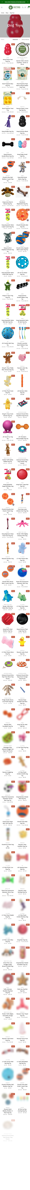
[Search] (23, 7)
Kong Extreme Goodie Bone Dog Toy (8, 155)
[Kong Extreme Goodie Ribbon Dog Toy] (22, 285)
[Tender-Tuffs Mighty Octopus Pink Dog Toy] (22, 523)
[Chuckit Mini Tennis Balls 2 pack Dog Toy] (7, 571)
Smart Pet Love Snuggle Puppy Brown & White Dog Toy (7, 965)
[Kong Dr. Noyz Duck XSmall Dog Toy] (7, 403)
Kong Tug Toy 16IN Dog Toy (22, 725)
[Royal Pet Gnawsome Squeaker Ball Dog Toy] (22, 571)
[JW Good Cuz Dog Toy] (7, 426)
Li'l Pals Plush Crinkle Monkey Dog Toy (22, 916)
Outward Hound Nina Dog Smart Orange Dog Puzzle (22, 676)
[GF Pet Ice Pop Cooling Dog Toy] (22, 1099)
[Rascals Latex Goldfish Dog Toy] (22, 834)
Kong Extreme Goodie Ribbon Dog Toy (22, 297)
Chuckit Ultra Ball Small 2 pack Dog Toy (22, 1086)
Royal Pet (22, 579)
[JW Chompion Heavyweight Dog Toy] (22, 426)
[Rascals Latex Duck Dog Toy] (22, 642)
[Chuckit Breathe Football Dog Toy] (22, 1148)
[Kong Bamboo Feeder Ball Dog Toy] (22, 786)
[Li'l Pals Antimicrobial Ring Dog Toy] (22, 1171)
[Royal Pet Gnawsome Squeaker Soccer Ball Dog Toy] (7, 786)
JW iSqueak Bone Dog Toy (22, 868)
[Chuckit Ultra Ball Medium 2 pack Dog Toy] (7, 167)
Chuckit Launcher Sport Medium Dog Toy (22, 345)
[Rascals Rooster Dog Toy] (7, 548)
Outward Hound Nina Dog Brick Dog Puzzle (22, 414)
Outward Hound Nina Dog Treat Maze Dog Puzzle (8, 676)
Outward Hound (22, 412)
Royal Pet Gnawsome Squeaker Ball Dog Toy (22, 583)
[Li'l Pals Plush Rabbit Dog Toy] (7, 905)
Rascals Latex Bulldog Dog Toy (22, 891)
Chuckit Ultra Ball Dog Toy (22, 822)
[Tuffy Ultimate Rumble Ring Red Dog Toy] (7, 979)
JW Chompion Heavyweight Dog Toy (22, 437)
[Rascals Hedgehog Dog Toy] (7, 762)
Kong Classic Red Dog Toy (8, 60)
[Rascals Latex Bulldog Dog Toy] (22, 880)
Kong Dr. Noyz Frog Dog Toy (7, 296)
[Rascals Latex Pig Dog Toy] (22, 357)
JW (7, 341)
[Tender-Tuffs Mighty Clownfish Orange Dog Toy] (7, 1003)
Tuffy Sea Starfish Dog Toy (22, 990)
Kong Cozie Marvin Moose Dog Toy (8, 202)
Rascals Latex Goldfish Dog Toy (22, 845)
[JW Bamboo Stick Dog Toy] (22, 380)
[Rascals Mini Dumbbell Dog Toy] (7, 714)
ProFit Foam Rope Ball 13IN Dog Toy (8, 822)
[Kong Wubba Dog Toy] (7, 121)
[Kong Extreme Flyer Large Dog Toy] (22, 619)
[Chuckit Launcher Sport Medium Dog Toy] (22, 333)
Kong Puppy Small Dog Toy (22, 155)
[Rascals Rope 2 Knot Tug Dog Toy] (22, 98)
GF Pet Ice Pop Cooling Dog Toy (22, 1110)
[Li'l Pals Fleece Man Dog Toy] (22, 548)
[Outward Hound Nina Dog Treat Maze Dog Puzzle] (7, 665)
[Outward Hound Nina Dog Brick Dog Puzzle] (22, 403)
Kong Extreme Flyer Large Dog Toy (22, 630)
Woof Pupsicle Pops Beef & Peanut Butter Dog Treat (22, 85)
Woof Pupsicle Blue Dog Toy (7, 84)
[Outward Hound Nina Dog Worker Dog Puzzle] (7, 1123)
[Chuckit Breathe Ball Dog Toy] (22, 214)
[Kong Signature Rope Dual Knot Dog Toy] (7, 523)
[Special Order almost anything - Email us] (22, 49)
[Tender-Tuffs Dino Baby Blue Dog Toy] (7, 596)
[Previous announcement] (2, 1)
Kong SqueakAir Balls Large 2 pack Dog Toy (8, 225)
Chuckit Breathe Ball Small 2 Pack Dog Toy (8, 511)
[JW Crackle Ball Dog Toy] (7, 333)
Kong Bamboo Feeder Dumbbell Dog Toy (22, 963)
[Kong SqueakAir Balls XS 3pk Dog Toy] (22, 310)
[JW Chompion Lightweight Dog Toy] (7, 1148)
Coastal (8, 819)
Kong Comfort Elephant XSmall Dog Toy (8, 249)
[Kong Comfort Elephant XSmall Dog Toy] (7, 237)
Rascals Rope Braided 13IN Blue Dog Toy (22, 701)
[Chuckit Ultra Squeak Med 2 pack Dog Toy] (22, 237)
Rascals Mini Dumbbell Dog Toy (8, 725)
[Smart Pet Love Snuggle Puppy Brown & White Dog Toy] (7, 952)
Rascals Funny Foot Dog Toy (22, 1039)
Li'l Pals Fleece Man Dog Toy (22, 559)
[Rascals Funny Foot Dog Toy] (22, 1028)
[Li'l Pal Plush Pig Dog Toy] (22, 737)
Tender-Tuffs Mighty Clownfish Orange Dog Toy (7, 1015)
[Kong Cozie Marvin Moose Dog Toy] (7, 192)
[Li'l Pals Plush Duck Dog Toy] (7, 380)
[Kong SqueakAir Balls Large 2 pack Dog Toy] (7, 214)
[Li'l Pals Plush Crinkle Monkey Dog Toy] (22, 905)
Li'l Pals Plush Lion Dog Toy (7, 868)
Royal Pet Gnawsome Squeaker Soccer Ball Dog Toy (8, 798)
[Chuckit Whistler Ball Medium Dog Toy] (7, 1074)
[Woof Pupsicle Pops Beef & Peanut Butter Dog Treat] (22, 73)
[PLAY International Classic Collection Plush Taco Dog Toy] (7, 1171)
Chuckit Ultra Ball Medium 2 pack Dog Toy (7, 179)
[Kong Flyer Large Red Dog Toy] (22, 474)
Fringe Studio (7, 698)
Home (2, 12)
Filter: (2, 39)
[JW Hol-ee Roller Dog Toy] (22, 262)
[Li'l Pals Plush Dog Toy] (22, 1123)
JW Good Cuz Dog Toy (8, 437)
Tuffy (7, 987)
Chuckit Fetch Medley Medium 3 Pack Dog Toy (8, 1111)
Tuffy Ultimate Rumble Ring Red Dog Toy (8, 990)
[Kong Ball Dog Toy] (22, 929)
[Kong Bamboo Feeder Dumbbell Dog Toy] (22, 952)
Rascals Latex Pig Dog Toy (22, 368)
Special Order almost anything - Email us (22, 61)
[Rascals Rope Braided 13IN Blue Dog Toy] (22, 689)
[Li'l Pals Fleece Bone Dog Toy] (7, 642)
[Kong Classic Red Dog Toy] (7, 49)
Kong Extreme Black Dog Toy (22, 132)
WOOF (7, 106)
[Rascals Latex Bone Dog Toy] (7, 1028)
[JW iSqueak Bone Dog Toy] (22, 857)
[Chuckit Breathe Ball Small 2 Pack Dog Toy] (7, 499)
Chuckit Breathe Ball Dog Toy (22, 225)
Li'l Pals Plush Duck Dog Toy (7, 391)
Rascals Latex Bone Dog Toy (7, 1039)
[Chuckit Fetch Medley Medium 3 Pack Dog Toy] (7, 1099)
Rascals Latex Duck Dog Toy (22, 653)
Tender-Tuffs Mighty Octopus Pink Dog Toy (22, 535)
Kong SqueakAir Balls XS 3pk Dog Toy (22, 321)
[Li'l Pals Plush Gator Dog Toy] (22, 596)
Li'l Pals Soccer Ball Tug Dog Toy (7, 1062)
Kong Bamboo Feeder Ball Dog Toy (22, 797)
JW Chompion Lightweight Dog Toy (7, 1159)
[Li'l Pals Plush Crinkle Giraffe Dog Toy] (22, 762)
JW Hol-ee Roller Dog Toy (22, 273)
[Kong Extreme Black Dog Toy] (22, 121)
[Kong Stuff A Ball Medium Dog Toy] (7, 619)
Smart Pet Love (8, 458)
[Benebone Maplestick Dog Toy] (22, 192)
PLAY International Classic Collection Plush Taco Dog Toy (7, 1183)
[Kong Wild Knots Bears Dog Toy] (22, 167)
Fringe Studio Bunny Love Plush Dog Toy (7, 700)
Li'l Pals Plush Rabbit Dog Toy (8, 916)
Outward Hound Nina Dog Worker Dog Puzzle (8, 1135)
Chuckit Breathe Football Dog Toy (22, 1159)
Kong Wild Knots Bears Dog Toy (22, 178)
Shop (7, 12)
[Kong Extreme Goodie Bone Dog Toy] (7, 144)
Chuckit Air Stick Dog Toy (8, 845)
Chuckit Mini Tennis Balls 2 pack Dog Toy (8, 582)
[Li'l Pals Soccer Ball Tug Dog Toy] (7, 1051)
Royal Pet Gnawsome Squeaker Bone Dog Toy (8, 892)
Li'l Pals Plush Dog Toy (22, 1134)
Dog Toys (12, 12)
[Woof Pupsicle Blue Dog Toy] (7, 73)
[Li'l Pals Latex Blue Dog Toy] (7, 929)
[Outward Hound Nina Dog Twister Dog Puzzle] (22, 449)
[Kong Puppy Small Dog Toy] (22, 144)
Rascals (22, 106)
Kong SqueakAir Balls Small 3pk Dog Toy (8, 273)
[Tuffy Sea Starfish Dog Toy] (22, 979)
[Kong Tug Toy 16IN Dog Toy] (22, 714)
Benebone (22, 200)
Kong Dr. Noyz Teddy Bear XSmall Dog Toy (8, 368)
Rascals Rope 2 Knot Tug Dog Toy (22, 109)
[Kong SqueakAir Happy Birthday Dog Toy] (7, 474)
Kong (7, 57)
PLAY (8, 1179)
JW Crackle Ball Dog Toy (8, 344)
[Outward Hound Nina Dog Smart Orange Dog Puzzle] (22, 665)
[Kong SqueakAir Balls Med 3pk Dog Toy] (7, 310)
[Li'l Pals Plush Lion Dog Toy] (7, 857)
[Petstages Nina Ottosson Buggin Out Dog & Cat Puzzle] (7, 737)
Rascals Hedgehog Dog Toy (8, 773)
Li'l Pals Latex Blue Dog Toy (7, 940)
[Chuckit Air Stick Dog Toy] (7, 834)
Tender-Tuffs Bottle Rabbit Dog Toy (7, 460)
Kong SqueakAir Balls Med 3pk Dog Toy (8, 321)
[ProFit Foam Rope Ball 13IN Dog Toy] (7, 811)
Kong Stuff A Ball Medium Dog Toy (7, 630)
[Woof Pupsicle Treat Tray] (7, 98)
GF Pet (22, 1107)
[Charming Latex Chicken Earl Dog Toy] (22, 499)
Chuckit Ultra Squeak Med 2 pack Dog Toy (22, 248)
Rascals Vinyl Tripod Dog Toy (22, 1014)
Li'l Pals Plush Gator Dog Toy (22, 607)
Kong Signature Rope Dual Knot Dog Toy (8, 534)
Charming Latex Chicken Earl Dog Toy (22, 510)
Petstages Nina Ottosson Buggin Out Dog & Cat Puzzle (7, 749)
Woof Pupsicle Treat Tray (7, 109)
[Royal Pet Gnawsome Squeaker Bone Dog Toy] (7, 880)
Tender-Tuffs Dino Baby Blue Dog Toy (7, 607)
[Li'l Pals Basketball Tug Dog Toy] (22, 1051)
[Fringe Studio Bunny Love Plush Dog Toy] (7, 689)
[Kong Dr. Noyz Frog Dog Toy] (7, 285)
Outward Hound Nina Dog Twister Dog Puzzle (22, 461)
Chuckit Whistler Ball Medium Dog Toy (8, 1085)
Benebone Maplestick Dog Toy (22, 202)
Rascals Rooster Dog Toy (8, 559)
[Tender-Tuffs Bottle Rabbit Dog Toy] (7, 449)
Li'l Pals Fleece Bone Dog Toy (8, 653)
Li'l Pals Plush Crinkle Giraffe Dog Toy (22, 773)
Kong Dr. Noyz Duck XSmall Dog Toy (7, 414)
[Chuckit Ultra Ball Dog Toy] (22, 811)
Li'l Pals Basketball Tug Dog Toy (22, 1062)
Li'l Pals (8, 389)
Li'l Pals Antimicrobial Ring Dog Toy (22, 1183)
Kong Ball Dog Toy (22, 940)
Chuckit (8, 175)
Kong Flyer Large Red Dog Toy (22, 485)
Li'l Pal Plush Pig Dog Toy (22, 748)
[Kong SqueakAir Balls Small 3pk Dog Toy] (7, 262)
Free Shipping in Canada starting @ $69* (15, 1)
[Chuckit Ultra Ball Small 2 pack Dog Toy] (22, 1074)
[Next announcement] (27, 1)
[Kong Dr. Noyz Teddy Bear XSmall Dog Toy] (7, 357)
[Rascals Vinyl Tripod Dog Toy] (22, 1003)
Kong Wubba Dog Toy (8, 131)
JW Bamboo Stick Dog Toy (22, 391)
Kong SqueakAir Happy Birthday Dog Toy (7, 486)
